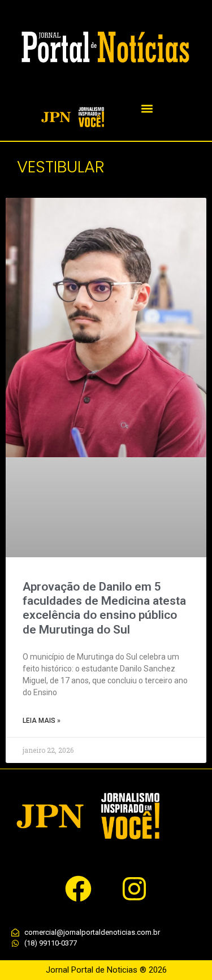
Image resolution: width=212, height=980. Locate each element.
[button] (147, 108)
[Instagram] (134, 889)
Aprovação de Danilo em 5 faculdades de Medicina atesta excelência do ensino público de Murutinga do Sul (104, 608)
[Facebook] (78, 889)
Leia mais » (41, 721)
